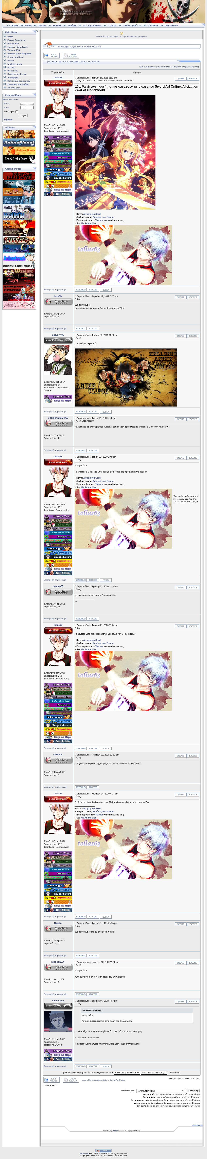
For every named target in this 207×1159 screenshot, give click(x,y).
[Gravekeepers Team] (58, 167)
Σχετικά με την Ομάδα (18, 84)
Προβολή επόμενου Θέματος (186, 67)
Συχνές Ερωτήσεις (132, 25)
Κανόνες (72, 25)
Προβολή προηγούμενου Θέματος (154, 67)
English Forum (14, 64)
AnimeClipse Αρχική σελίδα (70, 47)
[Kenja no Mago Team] (58, 191)
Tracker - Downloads (17, 47)
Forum (28, 25)
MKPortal (84, 1153)
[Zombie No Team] (58, 142)
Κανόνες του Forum (16, 74)
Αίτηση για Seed (15, 57)
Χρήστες (112, 25)
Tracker (42, 25)
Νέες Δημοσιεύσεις (92, 25)
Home (10, 37)
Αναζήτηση (12, 77)
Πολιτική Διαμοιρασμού (18, 81)
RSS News (153, 25)
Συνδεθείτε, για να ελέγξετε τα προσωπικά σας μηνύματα (121, 36)
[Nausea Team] (58, 138)
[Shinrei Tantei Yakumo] (58, 151)
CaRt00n (57, 754)
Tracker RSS (13, 50)
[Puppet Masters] (58, 179)
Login (23, 115)
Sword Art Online (93, 47)
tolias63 (58, 77)
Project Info (13, 43)
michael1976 (57, 962)
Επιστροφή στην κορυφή (55, 289)
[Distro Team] (58, 155)
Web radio (12, 70)
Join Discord (171, 25)
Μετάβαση (175, 1072)
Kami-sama (58, 1000)
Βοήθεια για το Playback (19, 53)
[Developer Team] (58, 159)
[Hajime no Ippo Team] (58, 171)
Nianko (58, 923)
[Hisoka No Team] (58, 147)
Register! (8, 119)
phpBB (115, 1130)
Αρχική (15, 25)
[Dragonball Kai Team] (58, 175)
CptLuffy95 (58, 335)
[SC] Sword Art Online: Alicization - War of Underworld (73, 61)
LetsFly (58, 296)
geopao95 (58, 586)
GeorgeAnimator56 (58, 418)
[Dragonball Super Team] (58, 183)
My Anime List (88, 223)
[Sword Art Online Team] (58, 195)
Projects (57, 25)
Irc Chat (11, 67)
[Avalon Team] (58, 163)
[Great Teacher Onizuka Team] (58, 187)
